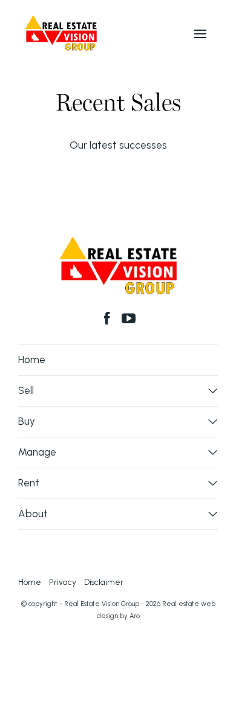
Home (31, 359)
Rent (28, 483)
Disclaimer (103, 582)
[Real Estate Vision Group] (60, 32)
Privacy (62, 582)
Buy (26, 421)
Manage (37, 452)
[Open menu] (200, 34)
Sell (26, 390)
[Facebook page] (109, 319)
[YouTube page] (129, 319)
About (33, 514)
